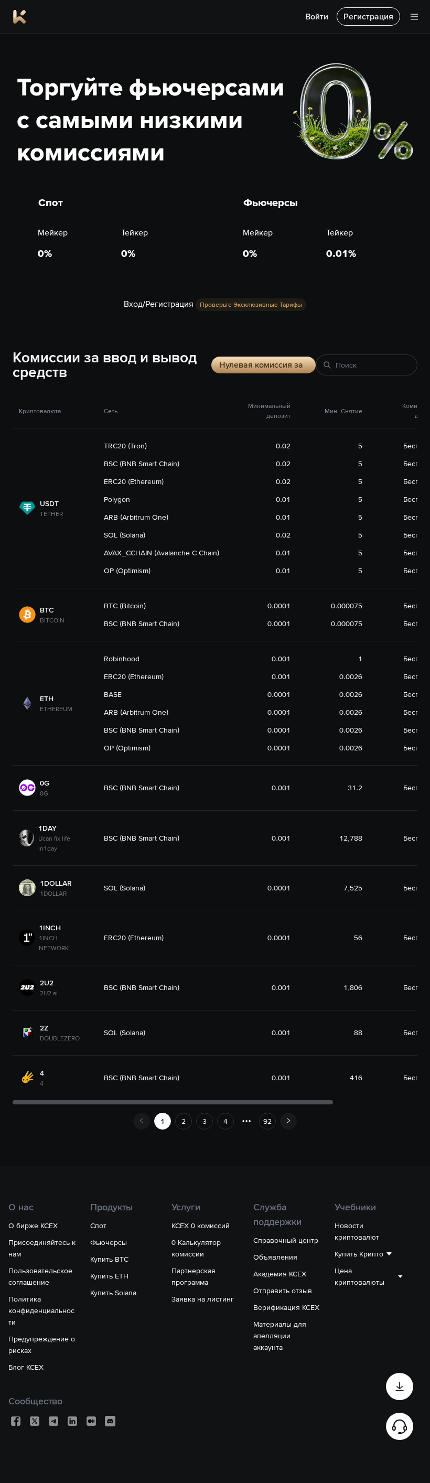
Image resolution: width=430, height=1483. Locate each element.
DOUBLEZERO (60, 1038)
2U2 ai (49, 993)
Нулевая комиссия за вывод (261, 366)
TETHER (51, 514)
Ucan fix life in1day (54, 843)
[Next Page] (288, 1121)
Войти (316, 16)
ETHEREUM (56, 709)
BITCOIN (52, 620)
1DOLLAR (53, 893)
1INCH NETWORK (54, 943)
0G (44, 793)
